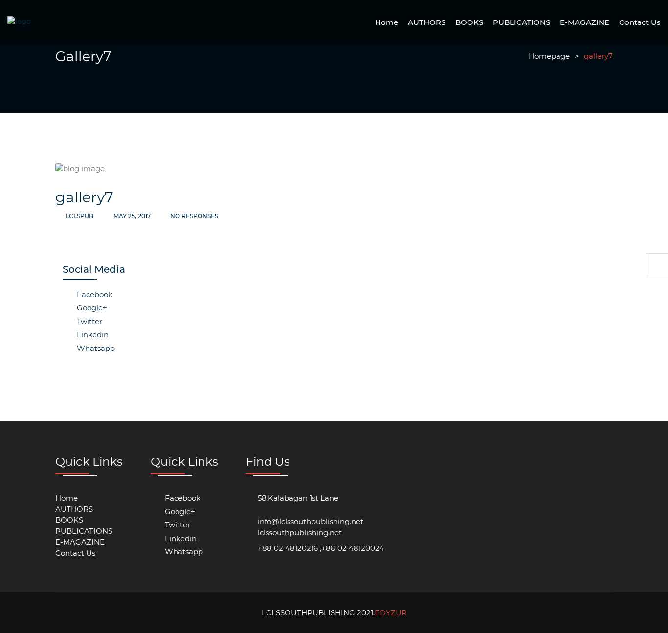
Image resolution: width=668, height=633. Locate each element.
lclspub (79, 215)
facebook (93, 294)
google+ (91, 307)
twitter (88, 321)
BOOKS (469, 22)
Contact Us (640, 22)
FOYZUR (391, 612)
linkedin (92, 334)
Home (386, 22)
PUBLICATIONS (521, 22)
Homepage (549, 56)
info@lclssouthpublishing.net (310, 521)
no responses (193, 215)
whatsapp (95, 348)
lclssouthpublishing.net (300, 532)
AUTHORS (426, 22)
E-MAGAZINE (584, 22)
